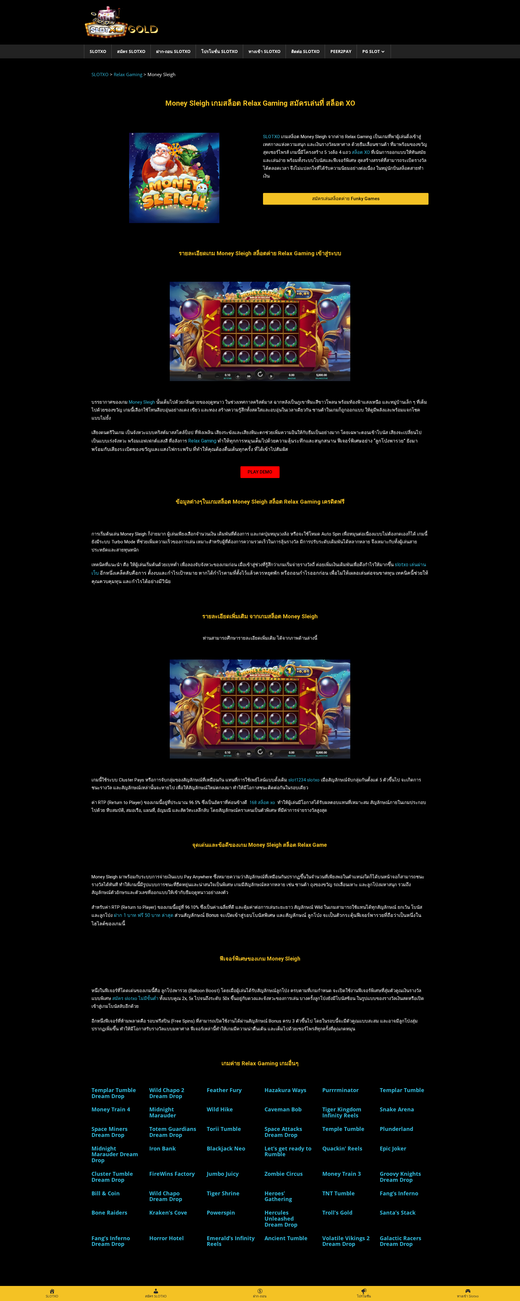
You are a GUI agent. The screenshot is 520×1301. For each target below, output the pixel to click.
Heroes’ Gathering (278, 1196)
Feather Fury (224, 1090)
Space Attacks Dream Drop (283, 1131)
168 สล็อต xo (261, 802)
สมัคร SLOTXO (131, 51)
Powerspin (221, 1212)
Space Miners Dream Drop (109, 1131)
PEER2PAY (340, 51)
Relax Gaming (202, 441)
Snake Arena (397, 1109)
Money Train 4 (110, 1109)
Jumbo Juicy (223, 1173)
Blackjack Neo (226, 1148)
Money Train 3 (341, 1173)
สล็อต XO (361, 152)
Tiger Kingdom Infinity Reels (341, 1112)
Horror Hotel (166, 1238)
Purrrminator (340, 1090)
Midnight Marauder (162, 1112)
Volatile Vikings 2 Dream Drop (346, 1241)
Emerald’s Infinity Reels (231, 1241)
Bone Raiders (109, 1212)
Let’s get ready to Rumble (288, 1151)
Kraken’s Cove (168, 1212)
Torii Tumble (224, 1128)
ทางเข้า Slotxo (264, 51)
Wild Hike (220, 1109)
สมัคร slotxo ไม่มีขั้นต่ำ (135, 998)
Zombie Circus (284, 1173)
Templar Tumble (402, 1090)
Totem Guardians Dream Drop (172, 1131)
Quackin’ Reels (342, 1148)
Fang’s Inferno (399, 1193)
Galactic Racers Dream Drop (400, 1241)
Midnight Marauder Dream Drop (114, 1154)
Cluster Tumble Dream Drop (112, 1176)
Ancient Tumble (286, 1238)
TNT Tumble (338, 1193)
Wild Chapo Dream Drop (165, 1196)
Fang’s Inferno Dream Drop (110, 1241)
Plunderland (396, 1128)
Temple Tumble (343, 1128)
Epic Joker (393, 1148)
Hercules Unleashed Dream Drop (281, 1218)
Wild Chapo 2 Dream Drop (166, 1093)
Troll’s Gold (337, 1212)
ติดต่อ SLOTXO (305, 51)
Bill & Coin (105, 1193)
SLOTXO (98, 51)
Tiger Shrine (223, 1193)
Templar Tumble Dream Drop (113, 1093)
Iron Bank (162, 1148)
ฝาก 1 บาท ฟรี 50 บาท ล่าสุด (143, 915)
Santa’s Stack (398, 1212)
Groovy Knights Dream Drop (400, 1176)
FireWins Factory (172, 1173)
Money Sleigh (142, 402)
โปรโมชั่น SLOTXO (219, 51)
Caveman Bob (283, 1109)
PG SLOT (371, 51)
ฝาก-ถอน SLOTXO (173, 51)
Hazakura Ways (285, 1090)
